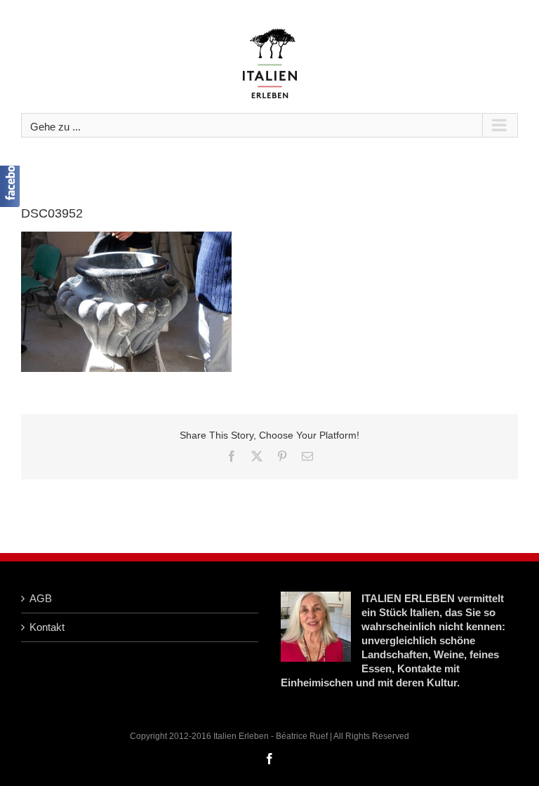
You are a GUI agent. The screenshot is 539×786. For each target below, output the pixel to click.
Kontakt (47, 627)
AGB (40, 598)
